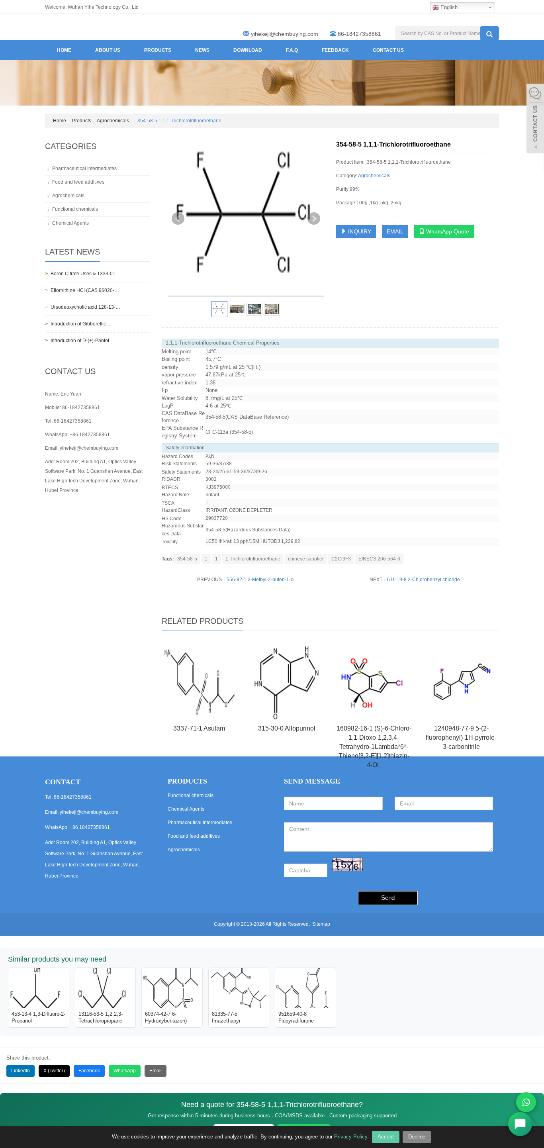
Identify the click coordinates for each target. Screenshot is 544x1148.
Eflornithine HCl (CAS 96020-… (85, 290)
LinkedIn (20, 1071)
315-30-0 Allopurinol (286, 728)
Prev (178, 218)
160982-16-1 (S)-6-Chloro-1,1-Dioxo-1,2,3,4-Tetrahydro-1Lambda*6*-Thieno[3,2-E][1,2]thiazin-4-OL (374, 746)
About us (107, 50)
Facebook (89, 1071)
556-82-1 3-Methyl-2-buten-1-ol (261, 579)
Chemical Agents (70, 223)
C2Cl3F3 (341, 559)
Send (388, 897)
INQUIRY (358, 231)
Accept (386, 1137)
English (448, 7)
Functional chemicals (75, 209)
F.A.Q (292, 50)
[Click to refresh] (347, 864)
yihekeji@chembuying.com (284, 34)
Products (157, 50)
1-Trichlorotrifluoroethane (252, 559)
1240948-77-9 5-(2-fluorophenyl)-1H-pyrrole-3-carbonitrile (461, 737)
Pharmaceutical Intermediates (84, 168)
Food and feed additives (78, 182)
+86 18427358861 (90, 434)
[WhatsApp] (526, 1102)
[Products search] (489, 33)
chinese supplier (306, 559)
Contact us (388, 50)
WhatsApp (124, 1071)
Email (155, 1071)
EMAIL (395, 231)
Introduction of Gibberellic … (81, 324)
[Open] (535, 119)
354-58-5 (187, 559)
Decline (416, 1137)
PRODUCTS (187, 781)
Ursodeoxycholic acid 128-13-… (85, 307)
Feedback (335, 50)
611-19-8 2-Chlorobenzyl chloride (423, 579)
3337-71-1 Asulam (199, 728)
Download (247, 50)
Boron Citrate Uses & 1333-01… (85, 273)
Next (313, 218)
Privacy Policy (350, 1137)
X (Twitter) (54, 1071)
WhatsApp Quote (447, 231)
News (202, 50)
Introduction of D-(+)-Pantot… (82, 340)
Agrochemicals (113, 120)
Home (64, 50)
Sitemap (321, 924)
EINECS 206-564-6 (379, 559)
